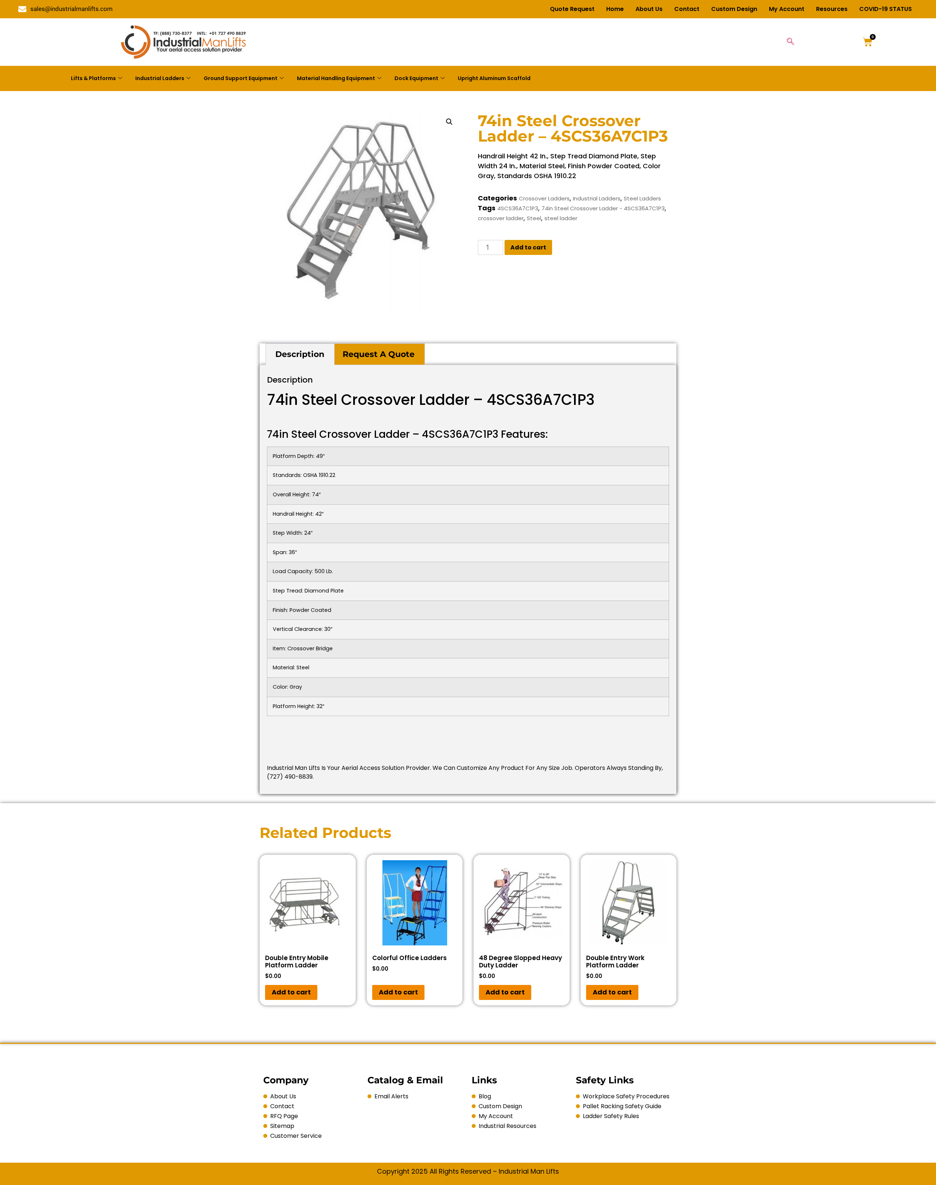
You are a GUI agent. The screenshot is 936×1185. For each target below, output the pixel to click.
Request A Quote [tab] (379, 354)
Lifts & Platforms (93, 78)
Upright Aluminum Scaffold (494, 78)
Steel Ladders (642, 198)
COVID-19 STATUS (885, 9)
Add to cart (528, 247)
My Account (786, 9)
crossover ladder (501, 218)
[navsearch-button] (790, 42)
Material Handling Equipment (336, 78)
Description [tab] (299, 354)
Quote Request (572, 9)
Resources (832, 9)
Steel (534, 218)
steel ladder (560, 218)
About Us (649, 9)
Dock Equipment (416, 78)
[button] (449, 121)
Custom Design (734, 9)
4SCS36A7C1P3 (517, 208)
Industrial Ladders (159, 78)
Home (615, 9)
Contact (686, 9)
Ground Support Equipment (241, 78)
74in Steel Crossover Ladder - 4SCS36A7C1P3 (603, 208)
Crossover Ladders (544, 198)
